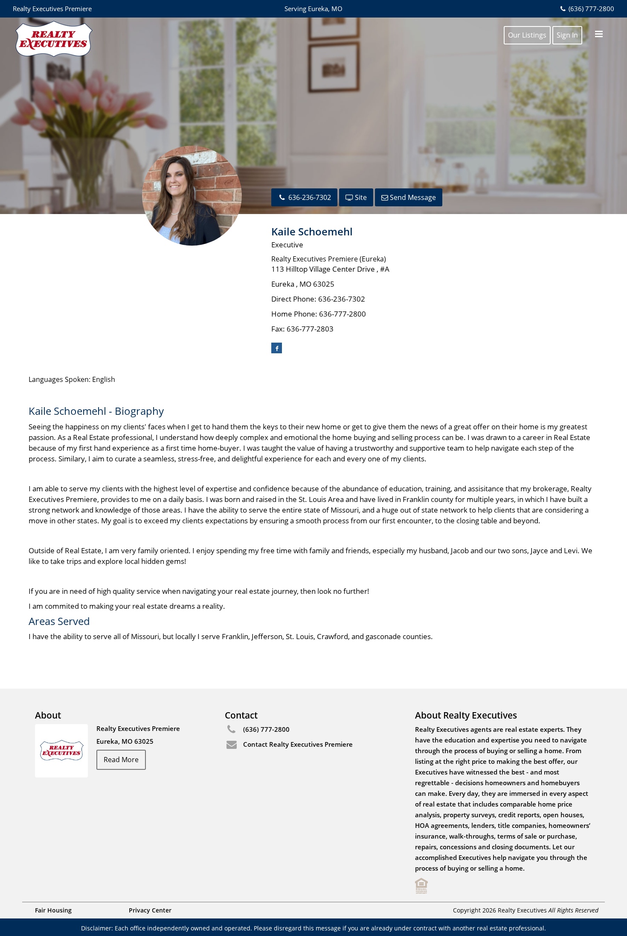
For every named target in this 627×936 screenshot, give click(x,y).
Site (360, 197)
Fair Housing (53, 910)
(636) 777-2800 (590, 8)
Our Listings (527, 35)
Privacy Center (150, 910)
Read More (121, 759)
